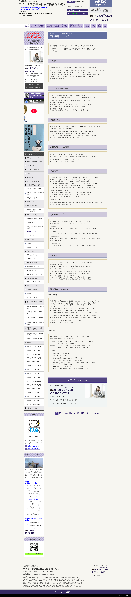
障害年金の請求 (29, 73)
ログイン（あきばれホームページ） (122, 595)
